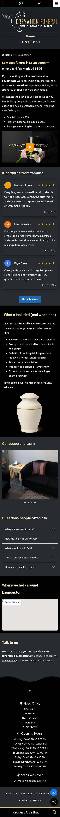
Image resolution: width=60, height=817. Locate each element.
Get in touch (9, 660)
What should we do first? (18, 548)
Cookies (23, 800)
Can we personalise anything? (21, 557)
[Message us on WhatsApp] (21, 3)
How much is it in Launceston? (22, 538)
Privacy (37, 800)
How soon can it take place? (20, 567)
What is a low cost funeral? (19, 529)
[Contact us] (53, 792)
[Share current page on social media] (54, 802)
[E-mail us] (39, 3)
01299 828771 (30, 42)
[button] (25, 502)
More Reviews (30, 299)
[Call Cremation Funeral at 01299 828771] (2, 3)
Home (8, 54)
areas (21, 780)
